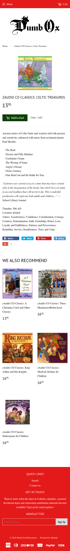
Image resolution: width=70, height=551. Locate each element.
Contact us (35, 485)
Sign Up (61, 521)
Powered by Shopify (49, 537)
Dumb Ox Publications (27, 537)
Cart (65, 4)
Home (5, 46)
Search (35, 480)
